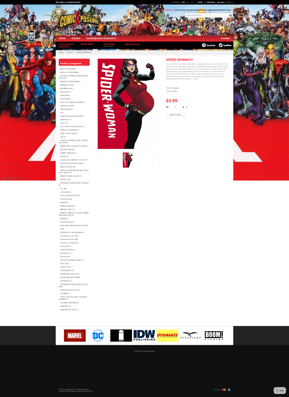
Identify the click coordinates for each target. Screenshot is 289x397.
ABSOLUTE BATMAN (68, 69)
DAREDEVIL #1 (65, 120)
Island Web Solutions (85, 391)
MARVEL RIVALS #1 (67, 209)
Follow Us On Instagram (144, 351)
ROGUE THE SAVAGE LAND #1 (71, 260)
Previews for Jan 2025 (69, 236)
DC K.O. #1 (64, 123)
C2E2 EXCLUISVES (67, 106)
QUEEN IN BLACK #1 (68, 250)
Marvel (176, 88)
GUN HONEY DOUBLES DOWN (71, 163)
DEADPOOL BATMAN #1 (69, 130)
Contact (225, 38)
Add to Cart (175, 115)
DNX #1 (63, 137)
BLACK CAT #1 (65, 92)
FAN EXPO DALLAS (67, 150)
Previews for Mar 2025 (69, 239)
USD (183, 2)
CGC (62, 113)
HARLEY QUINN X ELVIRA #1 (71, 176)
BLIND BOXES (65, 99)
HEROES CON (65, 180)
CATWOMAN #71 (66, 109)
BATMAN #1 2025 (66, 85)
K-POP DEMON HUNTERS (70, 196)
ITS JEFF (63, 189)
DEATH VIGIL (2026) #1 (69, 133)
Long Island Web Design (67, 391)
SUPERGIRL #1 (66, 281)
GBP (192, 2)
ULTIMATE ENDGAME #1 (69, 303)
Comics (76, 38)
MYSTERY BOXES (67, 222)
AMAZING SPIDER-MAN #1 (70, 82)
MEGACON (64, 219)
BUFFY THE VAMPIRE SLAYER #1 (72, 102)
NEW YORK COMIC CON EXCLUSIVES (74, 226)
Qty (167, 107)
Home (62, 38)
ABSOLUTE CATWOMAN (69, 72)
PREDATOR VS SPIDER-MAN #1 (72, 232)
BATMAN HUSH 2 (66, 89)
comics (70, 52)
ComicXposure (69, 389)
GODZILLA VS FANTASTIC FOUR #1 (73, 160)
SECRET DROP (65, 267)
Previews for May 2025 (69, 243)
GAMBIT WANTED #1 (68, 153)
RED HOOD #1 (65, 253)
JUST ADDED (65, 192)
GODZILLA (64, 157)
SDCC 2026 (64, 264)
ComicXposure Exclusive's (101, 38)
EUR (187, 2)
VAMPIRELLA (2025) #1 (69, 310)
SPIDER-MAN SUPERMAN (70, 277)
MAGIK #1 (64, 203)
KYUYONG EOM (66, 199)
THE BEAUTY (65, 294)
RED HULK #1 (65, 257)
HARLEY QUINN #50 (67, 167)
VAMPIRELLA (65, 306)
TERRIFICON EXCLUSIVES (70, 290)
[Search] (230, 15)
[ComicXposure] (78, 20)
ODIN (62, 229)
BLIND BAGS (65, 95)
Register (211, 2)
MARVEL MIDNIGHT (67, 206)
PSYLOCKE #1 (65, 246)
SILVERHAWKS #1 (67, 271)
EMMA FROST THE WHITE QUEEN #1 (74, 146)
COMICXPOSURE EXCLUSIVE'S (72, 116)
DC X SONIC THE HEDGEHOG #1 (72, 127)
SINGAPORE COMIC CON (69, 274)
